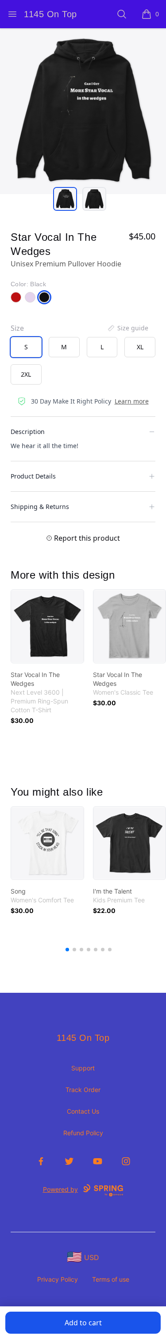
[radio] (26, 347)
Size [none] (17, 328)
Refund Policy (83, 1133)
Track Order (83, 1089)
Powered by (60, 1189)
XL (140, 347)
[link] (47, 626)
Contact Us (83, 1111)
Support (83, 1068)
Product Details (33, 476)
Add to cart (83, 1323)
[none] (127, 328)
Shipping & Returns (40, 506)
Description (28, 431)
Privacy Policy (57, 1279)
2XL (26, 374)
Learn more (132, 401)
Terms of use (110, 1279)
